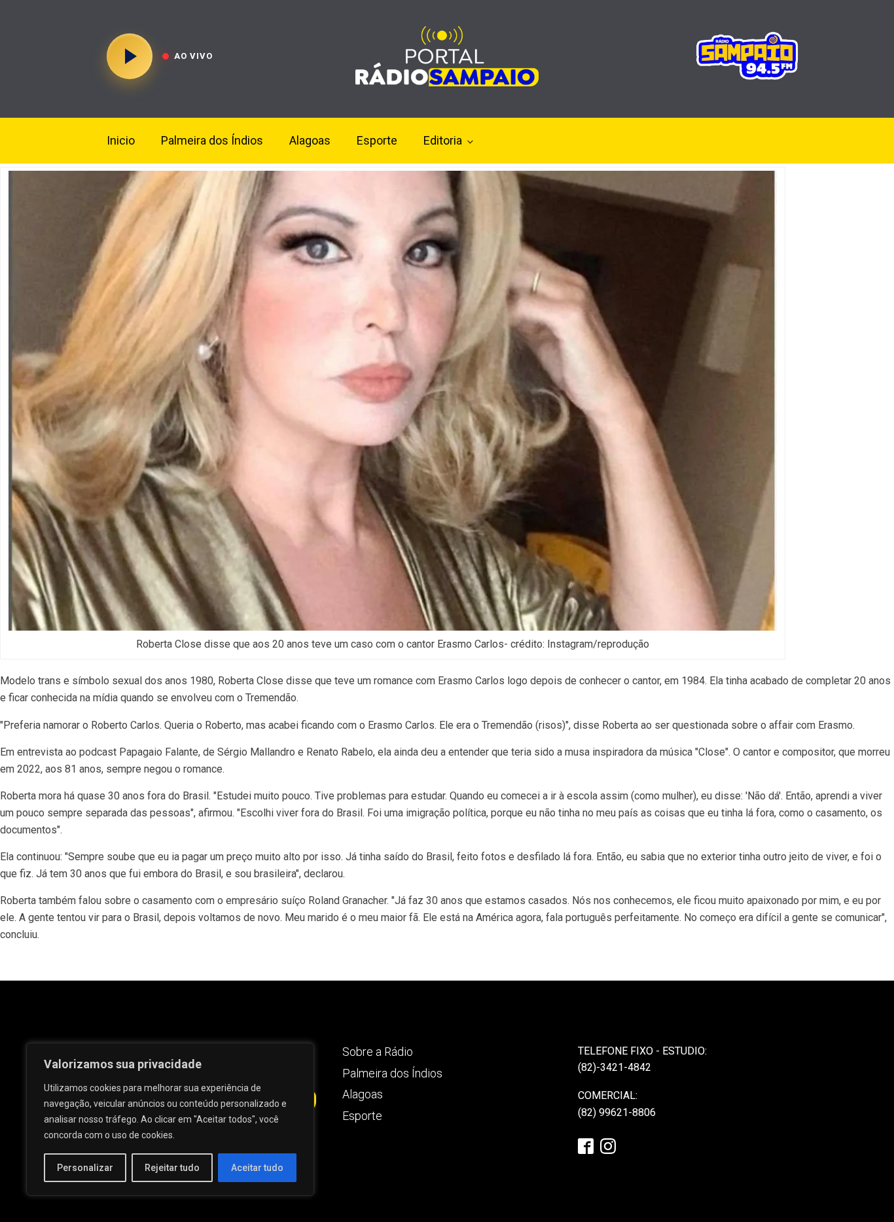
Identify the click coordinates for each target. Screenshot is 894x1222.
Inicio (121, 140)
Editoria (442, 140)
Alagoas (310, 140)
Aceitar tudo (257, 1167)
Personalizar (85, 1167)
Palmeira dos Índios (212, 140)
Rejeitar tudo (172, 1167)
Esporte (377, 140)
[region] (170, 1119)
